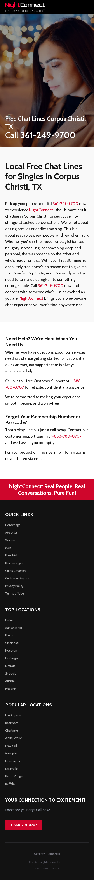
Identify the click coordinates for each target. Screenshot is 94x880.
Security (39, 854)
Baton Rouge (14, 776)
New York (11, 746)
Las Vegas (12, 658)
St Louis (10, 673)
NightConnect (41, 210)
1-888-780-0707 (66, 436)
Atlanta (10, 681)
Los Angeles (13, 715)
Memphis (11, 753)
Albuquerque (13, 738)
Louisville (11, 769)
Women (10, 540)
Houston (11, 650)
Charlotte (11, 730)
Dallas (9, 620)
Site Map (54, 854)
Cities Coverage (15, 571)
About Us (11, 532)
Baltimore (11, 723)
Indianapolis (13, 761)
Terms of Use (14, 593)
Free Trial (11, 555)
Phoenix (10, 689)
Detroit (10, 666)
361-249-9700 (65, 203)
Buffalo (10, 784)
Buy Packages (14, 563)
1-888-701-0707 (24, 825)
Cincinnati (12, 643)
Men (8, 548)
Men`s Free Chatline (47, 868)
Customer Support (17, 578)
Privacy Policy (14, 586)
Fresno (9, 635)
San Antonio (13, 628)
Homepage (12, 525)
